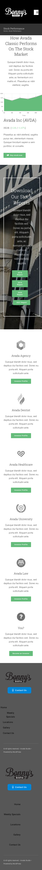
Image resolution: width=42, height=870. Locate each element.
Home (5, 31)
